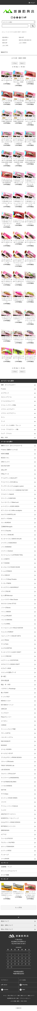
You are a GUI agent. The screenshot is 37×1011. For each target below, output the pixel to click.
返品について (30, 995)
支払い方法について (12, 995)
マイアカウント (4, 980)
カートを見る (22, 980)
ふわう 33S (5, 45)
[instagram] (12, 17)
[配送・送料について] (25, 17)
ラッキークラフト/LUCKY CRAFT (13, 31)
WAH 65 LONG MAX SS (25, 40)
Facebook (5, 989)
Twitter (23, 989)
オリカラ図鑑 (5, 875)
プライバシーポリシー (25, 998)
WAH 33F (4, 42)
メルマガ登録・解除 (14, 1001)
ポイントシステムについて (9, 871)
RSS (22, 1001)
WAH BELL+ (5, 37)
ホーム (3, 31)
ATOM (25, 1001)
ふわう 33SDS (22, 42)
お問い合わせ (4, 984)
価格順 (20, 58)
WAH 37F (4, 40)
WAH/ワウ (24, 31)
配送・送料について (22, 995)
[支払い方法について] (22, 17)
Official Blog (24, 984)
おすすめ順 (14, 58)
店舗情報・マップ (6, 867)
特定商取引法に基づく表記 (13, 998)
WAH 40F (21, 37)
